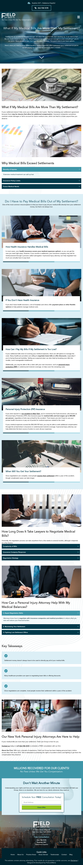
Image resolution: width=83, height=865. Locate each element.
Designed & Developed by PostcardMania (41, 863)
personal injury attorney (52, 255)
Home (13, 854)
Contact (64, 854)
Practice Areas (31, 854)
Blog (70, 854)
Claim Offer (41, 807)
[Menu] (78, 17)
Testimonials (54, 854)
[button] (41, 169)
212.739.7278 (41, 840)
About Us (20, 854)
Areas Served (43, 854)
